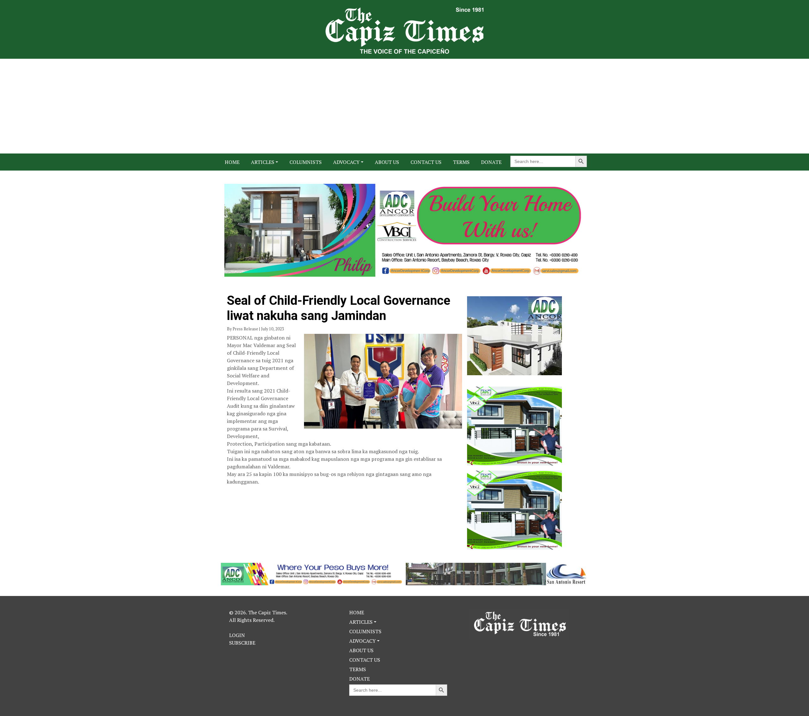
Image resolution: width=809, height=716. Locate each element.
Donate (491, 162)
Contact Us (426, 162)
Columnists (305, 162)
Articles (262, 162)
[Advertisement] (404, 106)
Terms (461, 162)
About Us (387, 162)
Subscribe (242, 642)
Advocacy (346, 162)
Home (232, 162)
